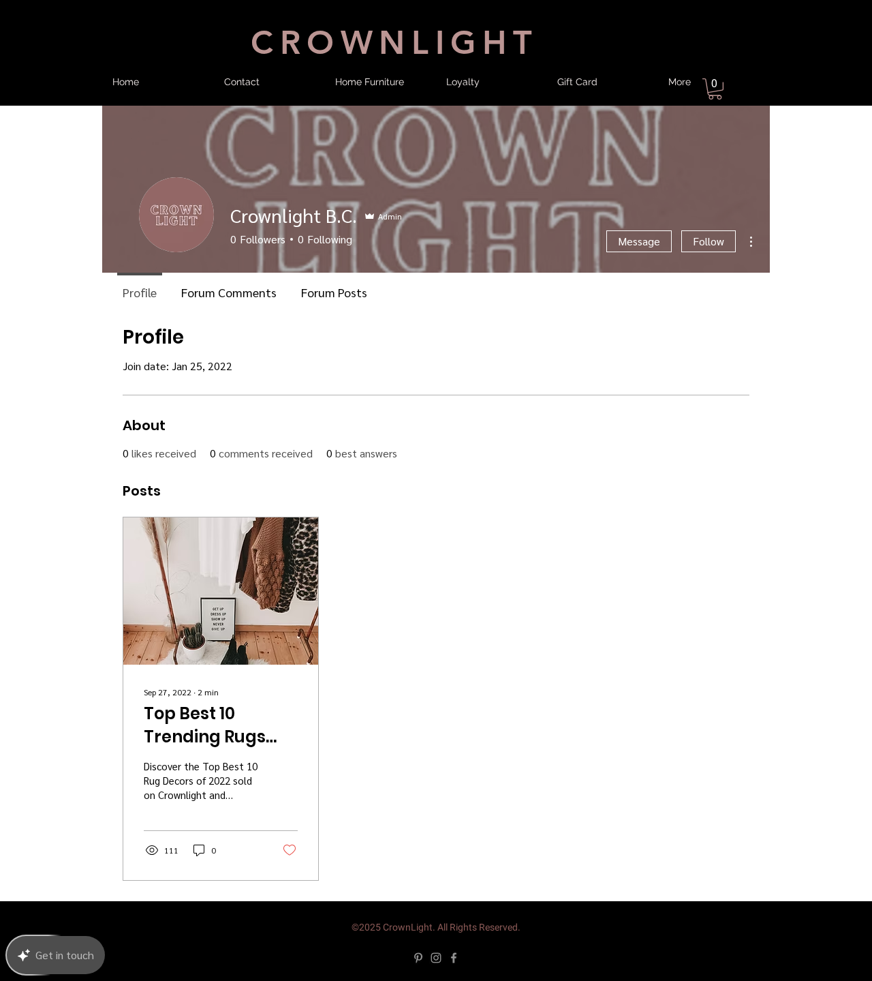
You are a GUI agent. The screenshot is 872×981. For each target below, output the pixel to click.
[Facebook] (454, 958)
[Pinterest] (418, 958)
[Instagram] (436, 958)
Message (639, 241)
